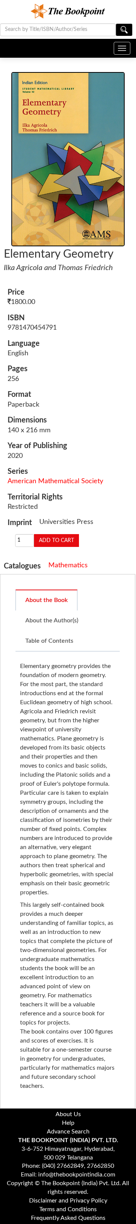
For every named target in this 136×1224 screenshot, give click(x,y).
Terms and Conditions (68, 1209)
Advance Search (68, 1132)
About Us (68, 1114)
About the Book (46, 600)
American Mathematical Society (55, 481)
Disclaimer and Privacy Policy (68, 1201)
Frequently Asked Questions (68, 1218)
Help (68, 1123)
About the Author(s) (51, 620)
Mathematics (68, 565)
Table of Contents (49, 641)
